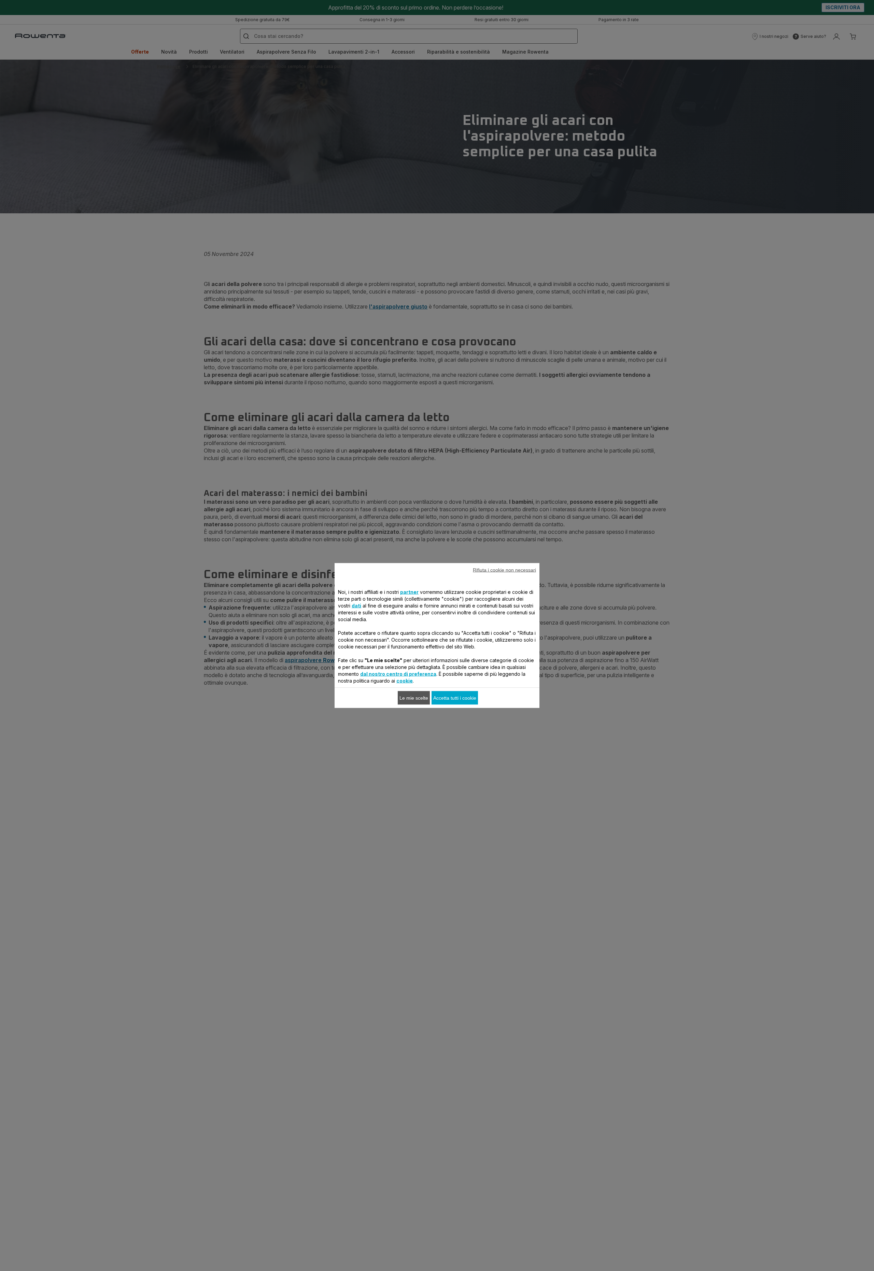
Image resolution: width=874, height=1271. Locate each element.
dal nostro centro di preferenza (398, 674)
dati (356, 606)
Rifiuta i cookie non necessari (504, 570)
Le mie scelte (413, 698)
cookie (404, 681)
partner (409, 592)
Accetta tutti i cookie (454, 698)
